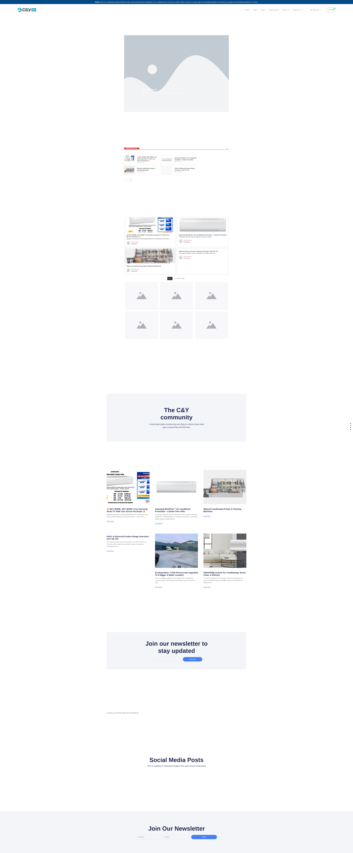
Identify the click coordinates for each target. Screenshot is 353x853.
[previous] (126, 179)
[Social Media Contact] (350, 429)
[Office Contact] (350, 427)
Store (255, 10)
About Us (286, 10)
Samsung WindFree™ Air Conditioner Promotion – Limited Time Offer (203, 235)
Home (247, 10)
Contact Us (297, 10)
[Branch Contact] (350, 425)
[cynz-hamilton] (128, 243)
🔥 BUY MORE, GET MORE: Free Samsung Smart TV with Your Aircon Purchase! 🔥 (147, 158)
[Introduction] (350, 423)
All (227, 148)
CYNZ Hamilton (135, 242)
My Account (314, 10)
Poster (263, 10)
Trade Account (274, 10)
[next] (131, 179)
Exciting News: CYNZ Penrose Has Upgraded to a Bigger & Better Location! (176, 574)
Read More (110, 521)
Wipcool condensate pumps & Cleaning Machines (143, 266)
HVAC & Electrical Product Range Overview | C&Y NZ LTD (198, 251)
